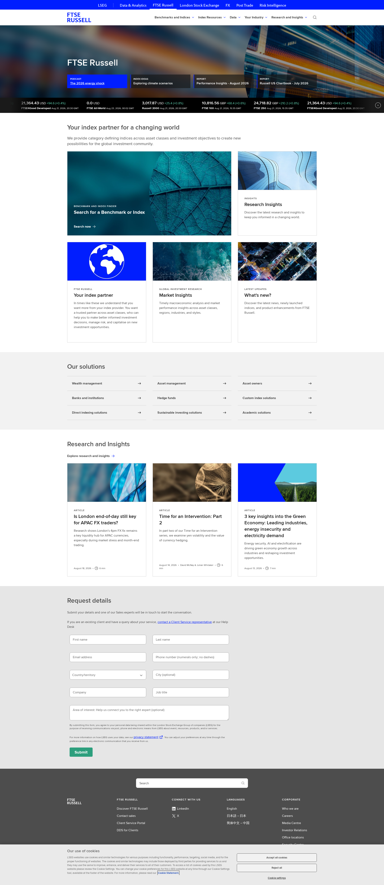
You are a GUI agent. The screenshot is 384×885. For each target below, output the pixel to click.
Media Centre (291, 823)
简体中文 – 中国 (238, 823)
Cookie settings (277, 878)
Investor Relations (294, 830)
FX (228, 5)
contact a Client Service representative (185, 622)
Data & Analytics (133, 5)
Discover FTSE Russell (132, 808)
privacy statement (146, 737)
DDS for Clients (127, 830)
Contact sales (126, 815)
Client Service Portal (131, 823)
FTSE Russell (163, 5)
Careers (287, 815)
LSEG (102, 5)
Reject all (277, 868)
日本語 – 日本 (236, 815)
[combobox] (108, 675)
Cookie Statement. (168, 873)
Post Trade (244, 5)
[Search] (314, 17)
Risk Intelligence (273, 5)
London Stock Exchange (199, 5)
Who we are (290, 808)
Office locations (293, 837)
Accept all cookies (276, 857)
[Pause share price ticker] (378, 105)
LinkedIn (183, 808)
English (232, 808)
